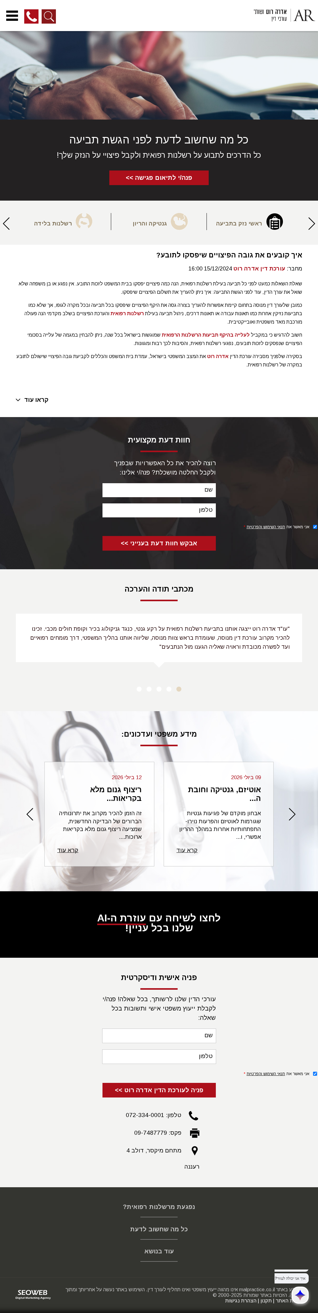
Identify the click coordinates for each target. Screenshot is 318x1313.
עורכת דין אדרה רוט (259, 269)
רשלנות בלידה (53, 223)
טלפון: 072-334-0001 (153, 1115)
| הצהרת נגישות (242, 1300)
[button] (312, 226)
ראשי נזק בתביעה (239, 223)
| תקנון (268, 1300)
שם (208, 489)
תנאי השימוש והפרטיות (266, 527)
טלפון (206, 510)
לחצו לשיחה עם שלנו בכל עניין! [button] (159, 923)
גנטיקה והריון (150, 223)
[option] (254, 221)
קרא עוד (187, 850)
